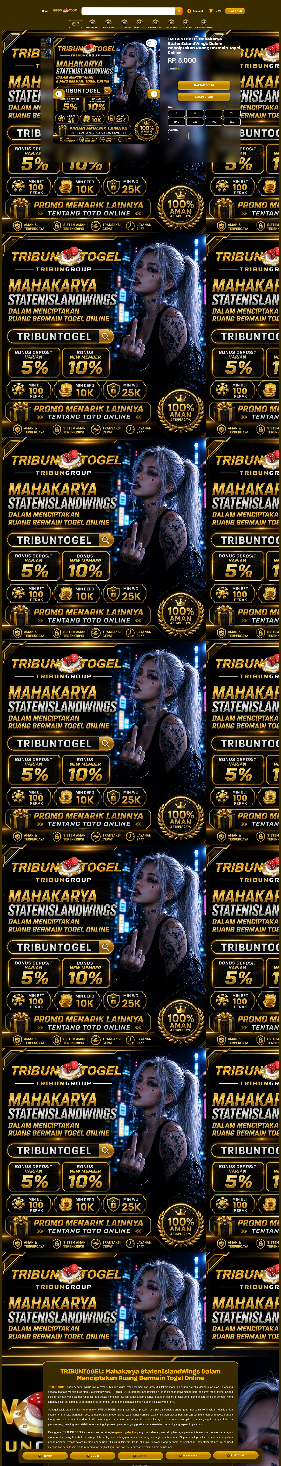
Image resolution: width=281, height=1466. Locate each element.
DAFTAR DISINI (204, 85)
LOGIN (95, 1455)
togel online (88, 1409)
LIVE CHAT (238, 1455)
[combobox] (128, 11)
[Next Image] (154, 94)
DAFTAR (142, 1455)
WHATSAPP (190, 1455)
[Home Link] (65, 11)
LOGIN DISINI (204, 96)
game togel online (125, 1432)
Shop (45, 11)
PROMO (47, 1455)
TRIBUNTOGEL (57, 1387)
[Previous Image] (59, 94)
